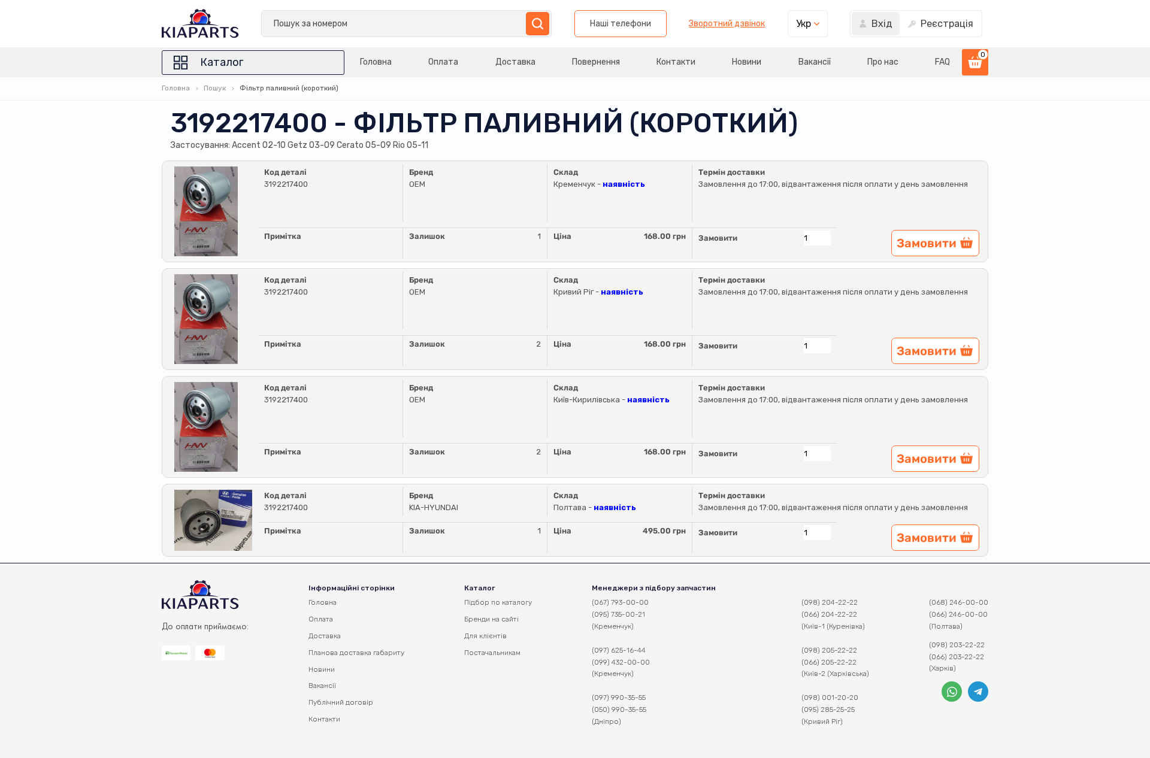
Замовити (717, 238)
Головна (376, 62)
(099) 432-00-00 (621, 662)
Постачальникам (492, 652)
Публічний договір (340, 702)
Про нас (882, 62)
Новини (746, 62)
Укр (803, 23)
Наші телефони (620, 24)
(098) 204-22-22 (829, 602)
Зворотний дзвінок (727, 24)
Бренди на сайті (491, 619)
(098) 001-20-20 (829, 697)
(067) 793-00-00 (620, 602)
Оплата (443, 62)
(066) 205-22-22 (829, 662)
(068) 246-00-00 (958, 602)
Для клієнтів (485, 636)
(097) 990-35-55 (619, 697)
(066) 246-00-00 (958, 614)
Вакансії (814, 62)
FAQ (942, 62)
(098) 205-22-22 (829, 650)
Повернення (596, 62)
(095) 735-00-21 (618, 614)
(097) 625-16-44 (619, 650)
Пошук (215, 88)
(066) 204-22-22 (829, 614)
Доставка (515, 62)
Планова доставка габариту (356, 652)
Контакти (675, 62)
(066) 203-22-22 (956, 657)
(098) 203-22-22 (957, 645)
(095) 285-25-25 (828, 709)
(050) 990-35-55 (619, 709)
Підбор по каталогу (498, 602)
